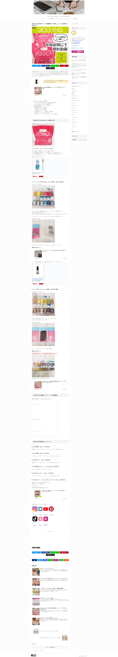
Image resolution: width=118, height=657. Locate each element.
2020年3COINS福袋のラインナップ (40, 106)
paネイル (34, 547)
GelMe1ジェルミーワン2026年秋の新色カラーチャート (79, 77)
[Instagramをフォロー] (45, 560)
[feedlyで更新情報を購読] (60, 560)
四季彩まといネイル (75, 131)
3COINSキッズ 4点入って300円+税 (41, 110)
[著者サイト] (34, 560)
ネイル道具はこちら (75, 45)
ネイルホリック (75, 122)
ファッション (74, 126)
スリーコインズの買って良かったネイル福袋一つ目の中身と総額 (45, 102)
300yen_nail (77, 41)
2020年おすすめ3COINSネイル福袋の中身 (41, 101)
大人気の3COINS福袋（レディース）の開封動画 (42, 105)
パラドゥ (73, 124)
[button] (86, 24)
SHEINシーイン (75, 91)
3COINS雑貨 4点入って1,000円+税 (41, 107)
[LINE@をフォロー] (50, 560)
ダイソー (73, 119)
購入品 (77, 43)
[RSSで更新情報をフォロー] (66, 560)
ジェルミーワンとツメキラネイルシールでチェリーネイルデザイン (79, 70)
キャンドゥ (74, 107)
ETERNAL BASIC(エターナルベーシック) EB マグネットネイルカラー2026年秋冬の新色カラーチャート (79, 65)
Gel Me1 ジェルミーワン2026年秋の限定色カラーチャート (79, 74)
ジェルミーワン (75, 112)
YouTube (50, 80)
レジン (73, 129)
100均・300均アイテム (76, 86)
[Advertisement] (50, 538)
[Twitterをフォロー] (39, 560)
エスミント (74, 103)
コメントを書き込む (50, 647)
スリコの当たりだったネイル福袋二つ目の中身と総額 (44, 103)
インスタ (45, 80)
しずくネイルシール (75, 100)
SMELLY (73, 93)
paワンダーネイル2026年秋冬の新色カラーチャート (79, 61)
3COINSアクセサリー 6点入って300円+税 (42, 112)
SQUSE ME (74, 98)
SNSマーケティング (75, 95)
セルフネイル (38, 547)
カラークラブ (74, 105)
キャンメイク (74, 110)
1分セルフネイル (78, 40)
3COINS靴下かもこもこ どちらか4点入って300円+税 (44, 111)
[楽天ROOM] (55, 560)
